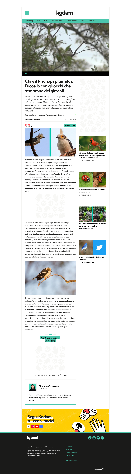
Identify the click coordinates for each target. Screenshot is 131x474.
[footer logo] (44, 438)
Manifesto (29, 21)
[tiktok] (90, 438)
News (82, 21)
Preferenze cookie (71, 460)
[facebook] (102, 438)
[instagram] (94, 438)
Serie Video (92, 21)
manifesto (69, 447)
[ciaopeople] (99, 469)
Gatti (45, 21)
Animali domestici (57, 21)
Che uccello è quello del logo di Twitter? (91, 258)
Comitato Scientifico (72, 452)
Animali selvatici (72, 21)
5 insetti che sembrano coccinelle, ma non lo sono (92, 190)
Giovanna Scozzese (48, 386)
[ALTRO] (31, 400)
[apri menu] (27, 13)
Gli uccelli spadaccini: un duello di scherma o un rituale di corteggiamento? (92, 225)
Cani (38, 21)
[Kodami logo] (65, 13)
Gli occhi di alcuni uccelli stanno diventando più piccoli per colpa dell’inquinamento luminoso (92, 155)
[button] (28, 426)
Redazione (69, 449)
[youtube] (98, 438)
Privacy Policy (70, 455)
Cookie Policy (70, 458)
